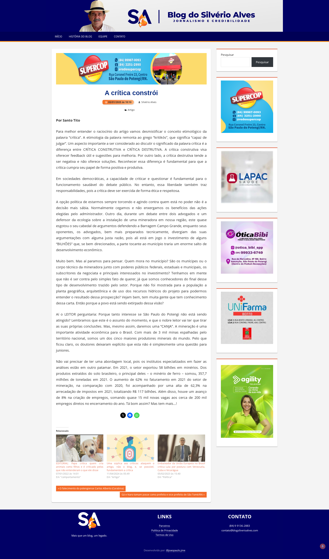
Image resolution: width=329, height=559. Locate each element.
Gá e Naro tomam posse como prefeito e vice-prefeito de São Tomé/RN (162, 495)
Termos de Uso (164, 535)
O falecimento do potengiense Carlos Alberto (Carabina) (91, 489)
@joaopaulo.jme (175, 550)
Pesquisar (227, 55)
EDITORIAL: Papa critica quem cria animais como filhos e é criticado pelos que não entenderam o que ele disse (79, 467)
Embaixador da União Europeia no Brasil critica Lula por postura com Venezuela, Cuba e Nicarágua (181, 467)
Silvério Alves (148, 102)
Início (58, 36)
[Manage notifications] (322, 546)
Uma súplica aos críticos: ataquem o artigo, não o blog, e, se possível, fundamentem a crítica (130, 467)
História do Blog (80, 36)
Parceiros (164, 525)
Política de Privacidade (164, 530)
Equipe (103, 36)
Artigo (131, 109)
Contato (119, 36)
